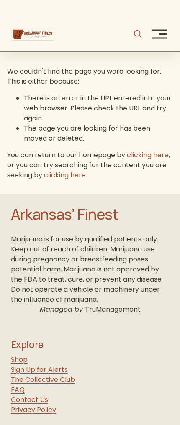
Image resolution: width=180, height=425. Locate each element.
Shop (19, 359)
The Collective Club (43, 379)
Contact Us (29, 400)
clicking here (148, 155)
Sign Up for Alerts (39, 369)
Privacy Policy (33, 410)
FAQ (18, 389)
